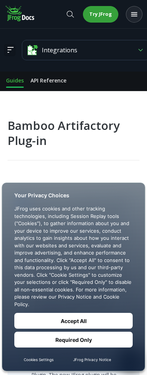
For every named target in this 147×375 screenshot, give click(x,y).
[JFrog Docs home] (20, 14)
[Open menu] (134, 14)
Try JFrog (100, 14)
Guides (15, 80)
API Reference (48, 80)
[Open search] (70, 14)
